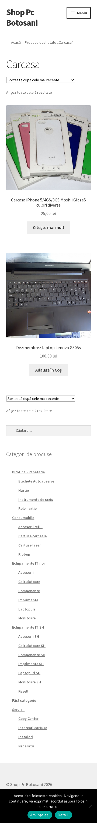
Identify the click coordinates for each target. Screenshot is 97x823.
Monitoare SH (29, 682)
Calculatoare (29, 581)
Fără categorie (24, 700)
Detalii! (64, 815)
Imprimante (28, 600)
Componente (29, 590)
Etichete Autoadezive (36, 481)
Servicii (18, 709)
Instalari (25, 736)
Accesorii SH (28, 636)
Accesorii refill (30, 526)
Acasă (16, 42)
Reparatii (26, 746)
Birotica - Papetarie (28, 472)
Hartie (23, 490)
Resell (23, 691)
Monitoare (27, 618)
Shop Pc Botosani (22, 17)
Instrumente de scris (35, 499)
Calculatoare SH (32, 645)
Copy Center (28, 718)
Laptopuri (26, 609)
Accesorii (26, 572)
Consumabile (23, 517)
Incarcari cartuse (32, 727)
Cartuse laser (29, 545)
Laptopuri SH (29, 672)
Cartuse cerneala (32, 536)
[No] (90, 806)
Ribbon (24, 554)
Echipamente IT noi (28, 563)
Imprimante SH (31, 663)
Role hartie (27, 508)
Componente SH (31, 654)
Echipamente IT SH (28, 627)
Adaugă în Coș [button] (48, 370)
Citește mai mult (48, 227)
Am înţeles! (40, 815)
